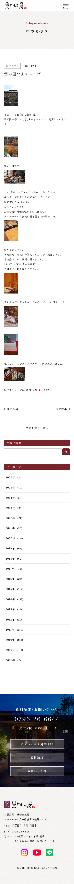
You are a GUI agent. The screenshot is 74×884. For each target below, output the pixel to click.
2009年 (10, 650)
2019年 (10, 548)
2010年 (10, 639)
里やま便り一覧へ (37, 428)
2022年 (10, 518)
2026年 (10, 477)
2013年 (10, 609)
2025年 (10, 487)
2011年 (10, 629)
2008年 (10, 660)
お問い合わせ (37, 771)
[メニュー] (65, 6)
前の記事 (12, 409)
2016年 (10, 579)
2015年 (10, 589)
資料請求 (37, 757)
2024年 (10, 497)
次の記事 (61, 409)
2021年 (10, 528)
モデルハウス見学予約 (37, 744)
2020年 (10, 538)
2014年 (10, 599)
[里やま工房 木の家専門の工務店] (16, 5)
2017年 (10, 568)
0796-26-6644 (37, 719)
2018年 (10, 558)
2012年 (10, 619)
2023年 (10, 507)
